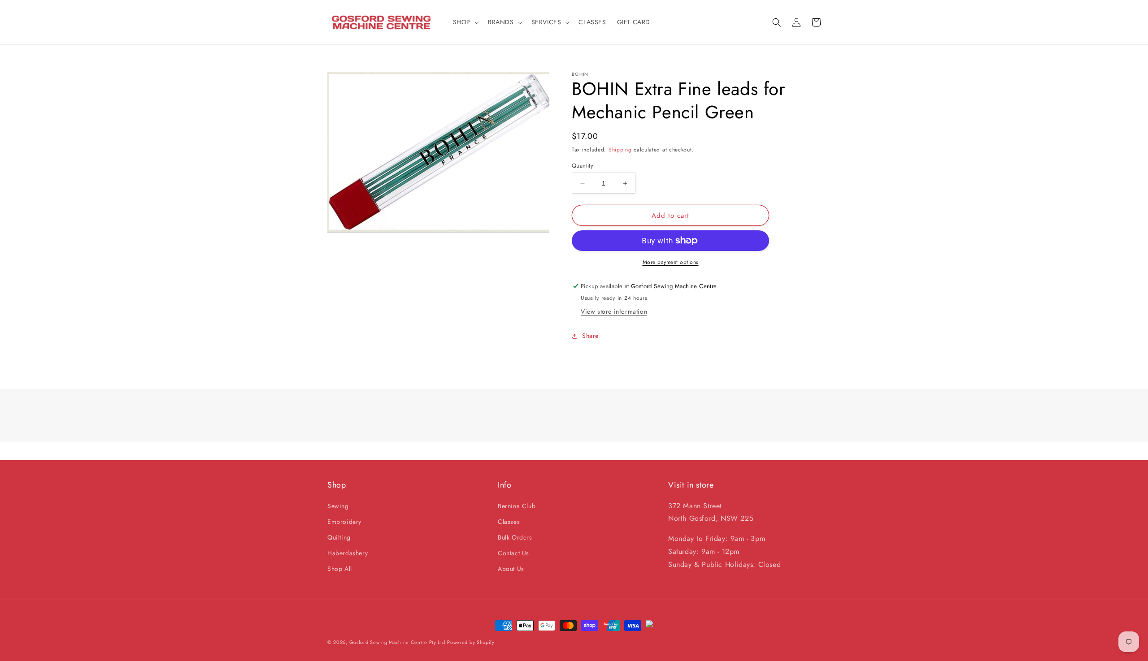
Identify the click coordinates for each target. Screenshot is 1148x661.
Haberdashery (347, 553)
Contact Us (513, 553)
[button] (465, 22)
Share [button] (590, 335)
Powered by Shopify (471, 642)
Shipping (620, 150)
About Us (511, 568)
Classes (509, 521)
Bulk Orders (515, 537)
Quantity (582, 165)
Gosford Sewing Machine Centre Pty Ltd (397, 642)
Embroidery (344, 521)
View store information (614, 311)
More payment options (671, 262)
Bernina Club (516, 505)
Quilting (339, 537)
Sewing (338, 505)
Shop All (339, 568)
